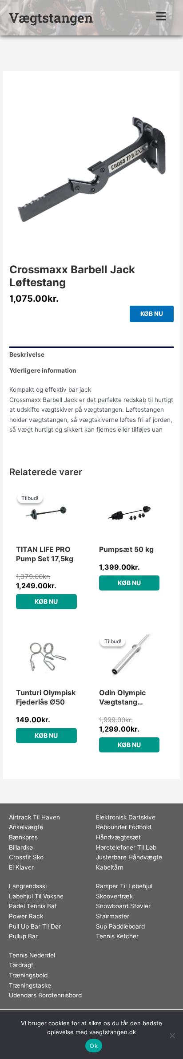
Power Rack (26, 916)
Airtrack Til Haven (34, 817)
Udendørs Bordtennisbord (45, 995)
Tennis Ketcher (117, 936)
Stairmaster (112, 916)
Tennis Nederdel (32, 955)
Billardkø (21, 847)
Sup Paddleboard (120, 926)
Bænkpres (23, 837)
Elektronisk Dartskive (125, 817)
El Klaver (21, 867)
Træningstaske (30, 985)
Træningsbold (28, 975)
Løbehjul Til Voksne (36, 896)
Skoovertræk (114, 896)
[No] (171, 1035)
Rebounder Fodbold (123, 827)
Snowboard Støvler (123, 905)
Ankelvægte (26, 827)
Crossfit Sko (26, 857)
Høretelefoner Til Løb (126, 847)
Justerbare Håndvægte (129, 857)
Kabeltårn (109, 867)
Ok (94, 1045)
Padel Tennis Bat (33, 905)
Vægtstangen (51, 17)
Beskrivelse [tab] (26, 354)
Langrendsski (28, 886)
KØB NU (151, 313)
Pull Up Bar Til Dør (35, 926)
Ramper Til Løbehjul (124, 886)
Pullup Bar (23, 936)
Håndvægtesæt (118, 837)
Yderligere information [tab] (42, 370)
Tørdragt (21, 964)
